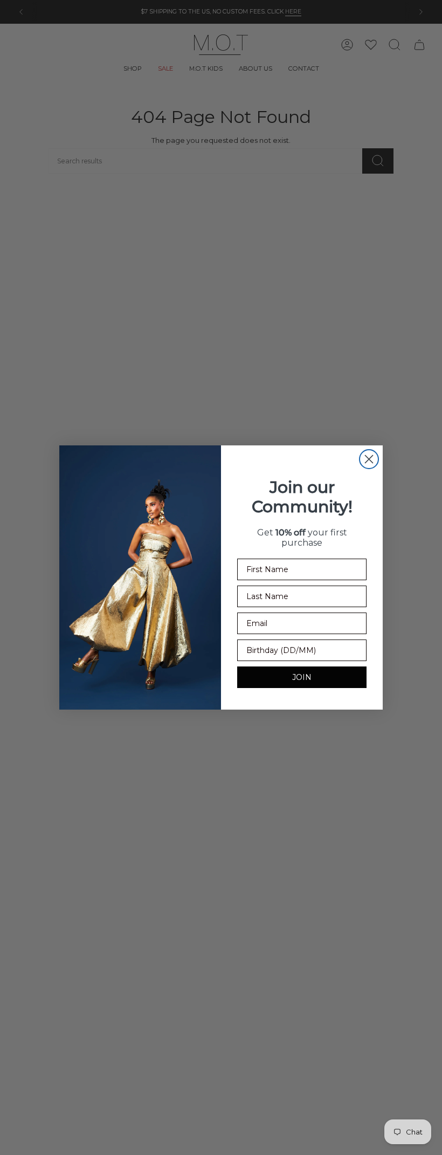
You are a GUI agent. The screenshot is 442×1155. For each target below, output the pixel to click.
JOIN (302, 677)
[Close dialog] (369, 459)
